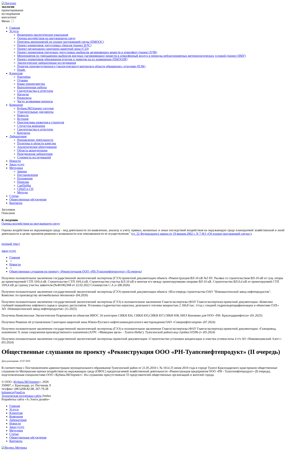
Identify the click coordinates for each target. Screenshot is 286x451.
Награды (23, 94)
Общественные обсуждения (27, 199)
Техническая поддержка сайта (21, 395)
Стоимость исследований (34, 157)
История (22, 118)
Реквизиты (24, 97)
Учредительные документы (35, 111)
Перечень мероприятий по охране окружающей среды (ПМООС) (60, 41)
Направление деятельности (35, 140)
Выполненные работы (32, 87)
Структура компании (31, 125)
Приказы (23, 182)
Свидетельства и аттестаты (35, 90)
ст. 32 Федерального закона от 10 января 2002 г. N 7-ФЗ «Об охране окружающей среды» (191, 233)
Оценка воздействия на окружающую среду (46, 38)
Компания (16, 104)
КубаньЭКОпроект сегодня (35, 108)
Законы (22, 171)
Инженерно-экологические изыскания (42, 34)
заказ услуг (9, 250)
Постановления (27, 175)
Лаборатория (17, 136)
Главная (14, 27)
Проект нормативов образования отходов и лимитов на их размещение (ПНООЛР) (72, 59)
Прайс (21, 69)
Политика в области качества (36, 143)
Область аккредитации (32, 150)
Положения (24, 178)
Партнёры (24, 76)
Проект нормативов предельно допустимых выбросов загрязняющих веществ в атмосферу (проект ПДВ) (87, 52)
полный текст (11, 243)
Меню (6, 21)
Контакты (23, 133)
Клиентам (16, 73)
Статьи (14, 196)
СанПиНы (24, 185)
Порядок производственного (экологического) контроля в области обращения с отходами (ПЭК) (81, 66)
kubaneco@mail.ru (13, 392)
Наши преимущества (31, 83)
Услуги (14, 31)
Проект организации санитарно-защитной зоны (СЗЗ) (53, 48)
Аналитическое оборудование (37, 147)
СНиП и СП (25, 189)
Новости (23, 115)
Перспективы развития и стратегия (40, 122)
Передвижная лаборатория (35, 154)
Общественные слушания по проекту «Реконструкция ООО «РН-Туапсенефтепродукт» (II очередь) (75, 271)
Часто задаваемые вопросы (35, 101)
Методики (16, 168)
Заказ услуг (17, 164)
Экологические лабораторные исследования (46, 62)
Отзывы (22, 80)
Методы (22, 192)
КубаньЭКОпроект (26, 381)
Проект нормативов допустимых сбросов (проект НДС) (54, 45)
